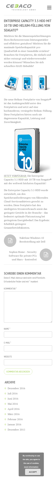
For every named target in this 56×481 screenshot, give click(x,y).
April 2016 (14, 409)
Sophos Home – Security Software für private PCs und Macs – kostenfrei (23, 255)
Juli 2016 (13, 393)
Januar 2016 (14, 424)
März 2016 (14, 414)
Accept (33, 472)
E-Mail (7, 342)
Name (7, 328)
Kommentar (10, 288)
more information (31, 467)
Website (8, 356)
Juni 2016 (13, 398)
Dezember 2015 (16, 429)
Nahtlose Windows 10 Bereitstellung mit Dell (32, 239)
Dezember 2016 (16, 388)
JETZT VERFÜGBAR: (15, 175)
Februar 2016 (15, 419)
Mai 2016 (13, 403)
